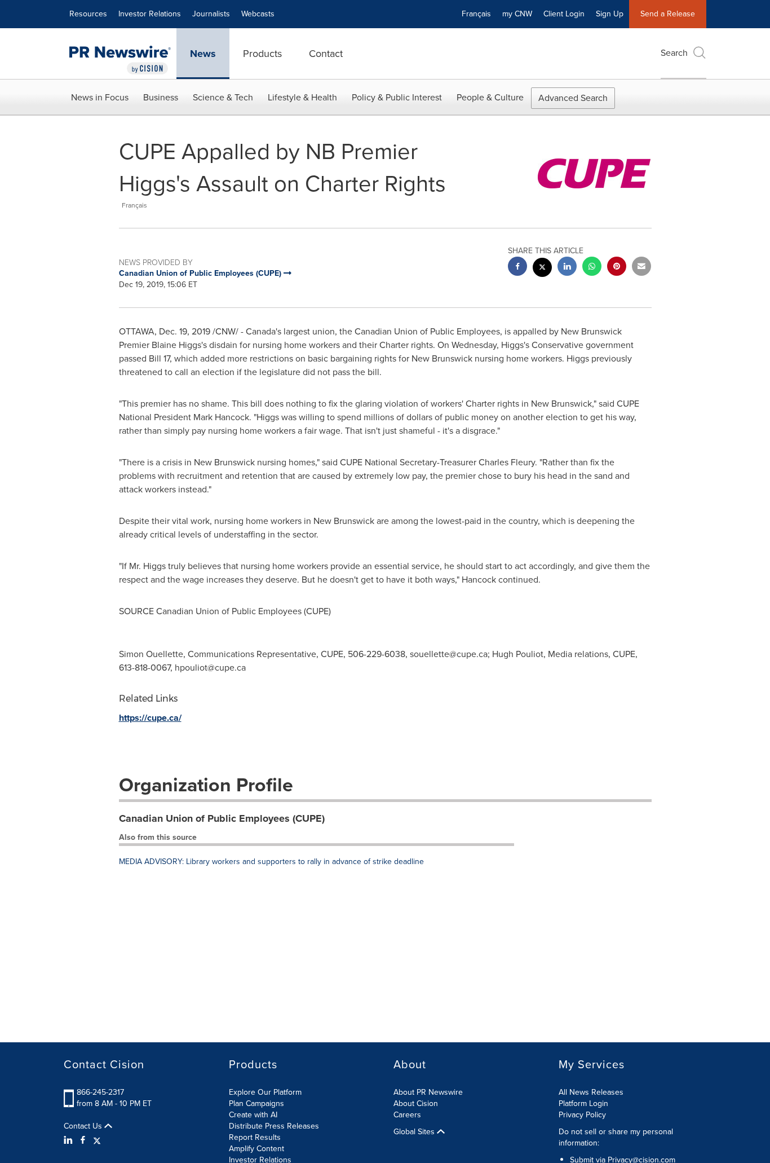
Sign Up (609, 14)
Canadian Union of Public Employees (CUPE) (222, 818)
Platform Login (583, 1103)
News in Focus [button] (100, 97)
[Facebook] (83, 1140)
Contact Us (84, 1126)
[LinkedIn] (70, 1140)
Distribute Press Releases (274, 1126)
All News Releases (591, 1092)
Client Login (564, 14)
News (203, 53)
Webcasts (258, 14)
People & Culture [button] (490, 97)
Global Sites (415, 1132)
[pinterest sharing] (616, 268)
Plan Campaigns (256, 1103)
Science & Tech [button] (223, 97)
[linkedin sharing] (567, 268)
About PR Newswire (428, 1092)
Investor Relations (149, 14)
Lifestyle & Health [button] (302, 97)
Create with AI (253, 1115)
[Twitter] (97, 1140)
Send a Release (667, 14)
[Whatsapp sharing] (591, 268)
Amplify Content (256, 1149)
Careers (407, 1115)
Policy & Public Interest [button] (397, 97)
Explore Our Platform (265, 1092)
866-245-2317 (100, 1092)
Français (476, 14)
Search (674, 52)
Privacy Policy (582, 1115)
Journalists (211, 14)
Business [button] (160, 97)
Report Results (255, 1137)
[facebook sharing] (517, 268)
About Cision (415, 1103)
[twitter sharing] (542, 269)
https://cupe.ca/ (150, 717)
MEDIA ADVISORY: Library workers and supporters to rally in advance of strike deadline (271, 861)
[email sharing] (641, 268)
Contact (326, 53)
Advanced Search (573, 97)
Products (262, 53)
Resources (88, 14)
